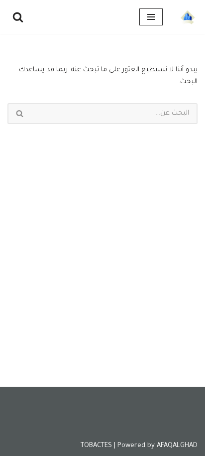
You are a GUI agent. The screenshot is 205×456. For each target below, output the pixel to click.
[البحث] (17, 16)
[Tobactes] (188, 17)
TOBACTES (96, 446)
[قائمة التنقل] (151, 16)
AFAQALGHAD (177, 446)
